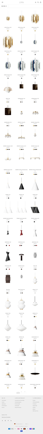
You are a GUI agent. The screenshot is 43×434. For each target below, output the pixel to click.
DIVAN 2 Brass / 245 (8, 27)
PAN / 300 (8, 289)
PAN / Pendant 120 (21, 289)
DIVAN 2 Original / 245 (35, 51)
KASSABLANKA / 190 (35, 98)
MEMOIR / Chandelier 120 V (21, 146)
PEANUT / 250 (7, 313)
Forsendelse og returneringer (19, 400)
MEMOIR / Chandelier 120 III (8, 146)
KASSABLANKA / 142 (21, 98)
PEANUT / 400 (21, 313)
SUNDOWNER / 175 (35, 337)
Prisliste (34, 400)
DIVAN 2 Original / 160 (21, 51)
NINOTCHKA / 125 (8, 242)
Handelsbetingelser (18, 402)
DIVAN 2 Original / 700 (35, 74)
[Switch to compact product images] (5, 6)
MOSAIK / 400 (35, 194)
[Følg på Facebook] (2, 420)
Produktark (34, 403)
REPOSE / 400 (21, 337)
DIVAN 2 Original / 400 (8, 74)
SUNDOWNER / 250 (7, 360)
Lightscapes (4, 403)
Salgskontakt (35, 405)
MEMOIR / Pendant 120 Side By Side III (35, 170)
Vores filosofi (4, 400)
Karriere (3, 407)
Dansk (26, 423)
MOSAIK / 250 (21, 194)
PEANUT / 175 (35, 289)
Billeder (34, 409)
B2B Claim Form (35, 410)
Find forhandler (4, 405)
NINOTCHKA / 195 (21, 242)
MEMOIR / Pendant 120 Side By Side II (21, 170)
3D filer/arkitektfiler (36, 402)
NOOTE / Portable (21, 265)
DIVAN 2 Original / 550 (21, 74)
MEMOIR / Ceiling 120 (21, 122)
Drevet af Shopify (24, 426)
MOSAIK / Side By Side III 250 (21, 218)
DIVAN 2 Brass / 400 (21, 27)
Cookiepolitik (17, 405)
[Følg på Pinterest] (8, 420)
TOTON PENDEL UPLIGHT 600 (35, 384)
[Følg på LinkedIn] (11, 420)
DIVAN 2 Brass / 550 (35, 27)
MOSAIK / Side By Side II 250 (8, 218)
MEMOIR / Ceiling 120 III (35, 122)
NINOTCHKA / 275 (35, 242)
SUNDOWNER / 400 (21, 360)
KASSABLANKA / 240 (7, 122)
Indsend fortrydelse (18, 407)
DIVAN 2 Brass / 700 (8, 51)
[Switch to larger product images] (2, 6)
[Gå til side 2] (25, 391)
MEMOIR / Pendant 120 (35, 146)
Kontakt (3, 402)
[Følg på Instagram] (5, 420)
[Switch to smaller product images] (4, 6)
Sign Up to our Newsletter (6, 417)
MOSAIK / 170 (8, 194)
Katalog (34, 407)
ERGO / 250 (8, 98)
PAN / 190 (35, 265)
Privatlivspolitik (17, 403)
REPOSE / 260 (8, 337)
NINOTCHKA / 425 (8, 265)
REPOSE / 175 (35, 313)
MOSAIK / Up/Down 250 (35, 218)
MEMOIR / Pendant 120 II (8, 169)
